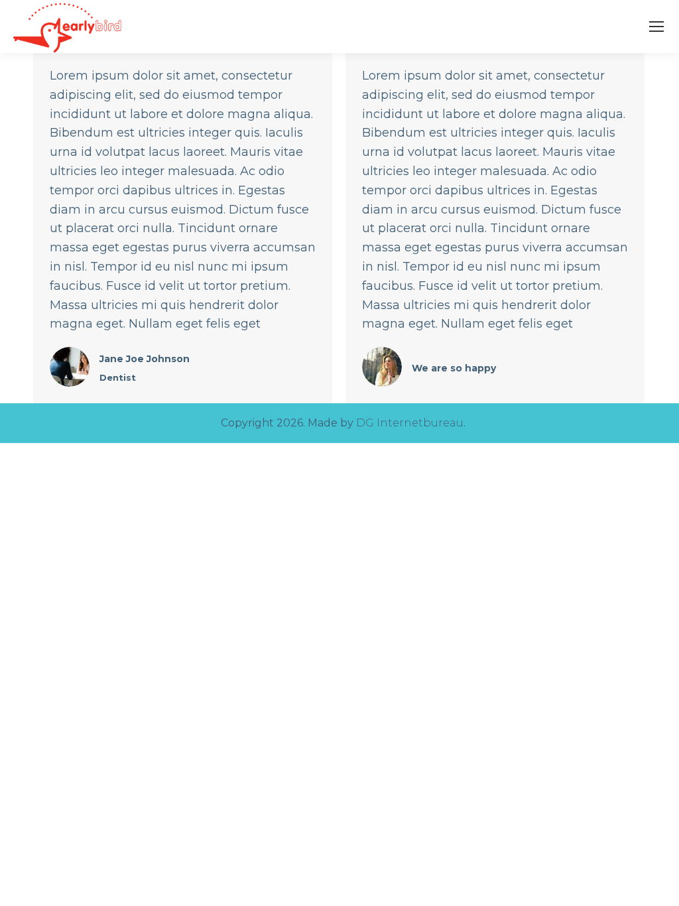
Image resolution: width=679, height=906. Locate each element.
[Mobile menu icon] (656, 26)
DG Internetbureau (409, 423)
